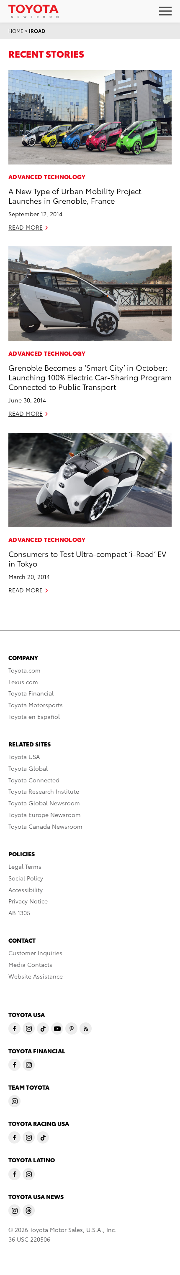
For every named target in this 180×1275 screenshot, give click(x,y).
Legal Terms (24, 866)
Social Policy (25, 878)
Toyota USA (24, 756)
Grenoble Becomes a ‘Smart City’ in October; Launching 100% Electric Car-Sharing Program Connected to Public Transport (90, 377)
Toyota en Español (34, 716)
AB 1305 (19, 912)
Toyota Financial (31, 693)
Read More (25, 227)
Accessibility (25, 889)
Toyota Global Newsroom (44, 803)
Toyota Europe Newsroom (44, 814)
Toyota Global (28, 768)
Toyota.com (24, 670)
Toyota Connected (33, 780)
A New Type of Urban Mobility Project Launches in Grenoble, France (74, 195)
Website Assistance (35, 976)
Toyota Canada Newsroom (45, 826)
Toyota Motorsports (35, 705)
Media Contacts (30, 964)
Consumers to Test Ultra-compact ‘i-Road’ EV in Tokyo (87, 558)
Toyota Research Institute (43, 791)
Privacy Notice (28, 901)
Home (15, 30)
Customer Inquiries (35, 953)
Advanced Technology (47, 176)
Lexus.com (23, 682)
